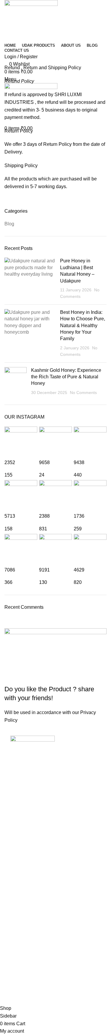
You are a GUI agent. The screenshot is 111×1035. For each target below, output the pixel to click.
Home (9, 60)
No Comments (83, 392)
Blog (9, 223)
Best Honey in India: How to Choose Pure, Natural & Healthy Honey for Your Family (82, 325)
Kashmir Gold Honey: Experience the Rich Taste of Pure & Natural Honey (66, 377)
